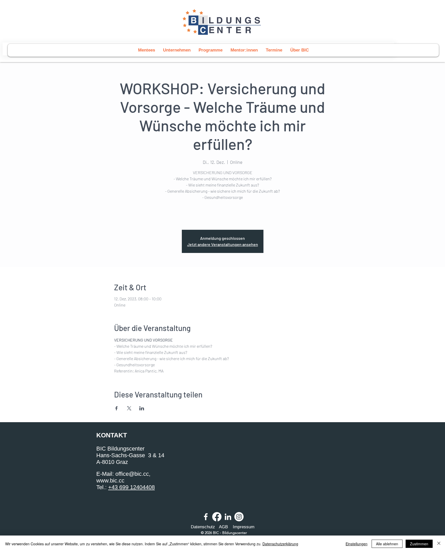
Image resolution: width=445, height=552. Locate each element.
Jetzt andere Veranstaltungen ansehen (222, 244)
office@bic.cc (132, 474)
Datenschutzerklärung (280, 543)
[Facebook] (216, 516)
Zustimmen (419, 543)
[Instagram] (239, 516)
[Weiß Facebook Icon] (205, 516)
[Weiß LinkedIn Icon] (228, 516)
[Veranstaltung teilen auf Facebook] (116, 408)
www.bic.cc (110, 480)
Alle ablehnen (387, 543)
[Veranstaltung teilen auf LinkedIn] (141, 408)
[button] (210, 50)
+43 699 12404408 (131, 487)
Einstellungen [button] (356, 543)
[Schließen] (439, 544)
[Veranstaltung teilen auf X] (129, 408)
